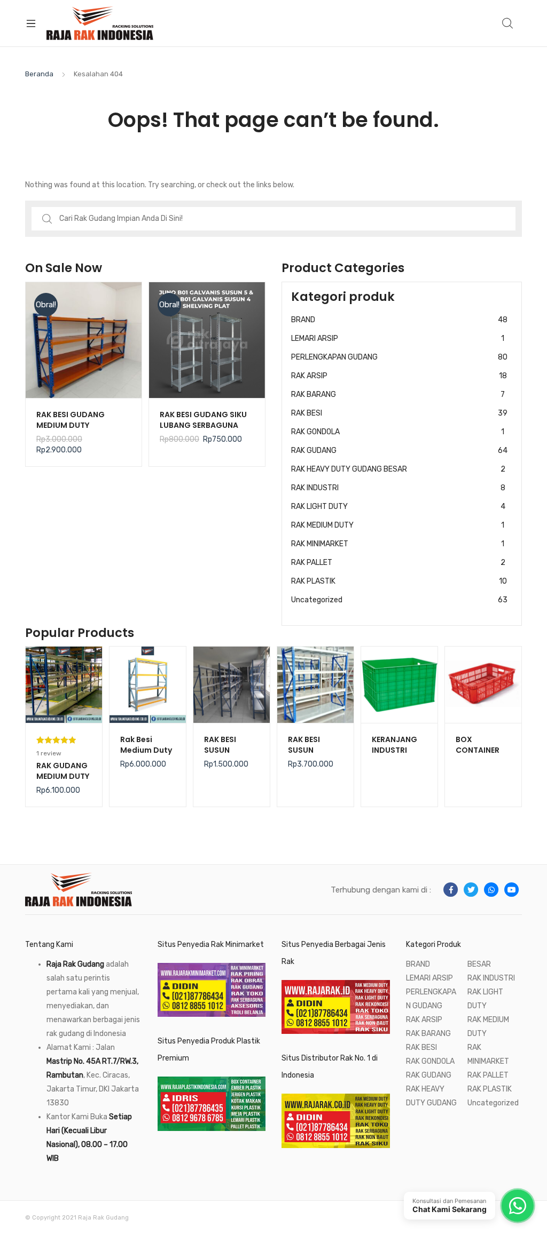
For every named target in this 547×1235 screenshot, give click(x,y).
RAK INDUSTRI (398, 487)
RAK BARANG (398, 394)
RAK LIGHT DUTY (398, 506)
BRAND (399, 319)
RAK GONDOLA (397, 431)
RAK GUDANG (399, 450)
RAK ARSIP (399, 375)
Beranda (39, 74)
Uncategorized (399, 599)
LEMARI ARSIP (397, 338)
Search (508, 23)
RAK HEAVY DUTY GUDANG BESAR (398, 469)
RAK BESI (399, 413)
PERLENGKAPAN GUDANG (399, 357)
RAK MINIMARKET (397, 543)
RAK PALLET (398, 562)
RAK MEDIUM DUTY (397, 525)
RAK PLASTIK (399, 581)
